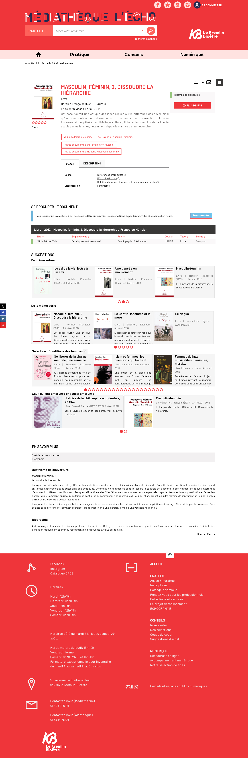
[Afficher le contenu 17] (149, 389)
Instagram (57, 568)
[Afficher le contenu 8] (113, 389)
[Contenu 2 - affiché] (123, 301)
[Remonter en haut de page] (170, 554)
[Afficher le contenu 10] (121, 389)
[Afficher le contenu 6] (105, 389)
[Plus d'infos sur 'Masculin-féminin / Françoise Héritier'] (164, 282)
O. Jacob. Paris (82, 108)
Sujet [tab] (70, 163)
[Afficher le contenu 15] (141, 389)
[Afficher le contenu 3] (127, 301)
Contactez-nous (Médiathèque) (72, 701)
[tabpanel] (115, 180)
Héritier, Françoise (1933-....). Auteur (83, 103)
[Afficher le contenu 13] (133, 389)
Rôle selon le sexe (107, 178)
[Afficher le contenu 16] (145, 389)
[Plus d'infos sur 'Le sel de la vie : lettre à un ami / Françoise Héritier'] (43, 280)
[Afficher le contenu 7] (109, 389)
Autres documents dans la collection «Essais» (89, 144)
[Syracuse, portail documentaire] (90, 17)
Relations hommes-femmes (112, 182)
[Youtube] (178, 5)
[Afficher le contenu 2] (119, 347)
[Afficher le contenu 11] (125, 389)
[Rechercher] (125, 175)
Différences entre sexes (110, 174)
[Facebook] (158, 5)
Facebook (57, 564)
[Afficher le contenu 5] (131, 347)
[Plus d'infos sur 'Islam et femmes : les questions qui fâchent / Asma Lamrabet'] (103, 369)
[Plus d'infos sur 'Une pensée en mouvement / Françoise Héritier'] (103, 282)
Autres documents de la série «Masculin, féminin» (91, 151)
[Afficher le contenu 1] (119, 301)
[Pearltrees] (168, 5)
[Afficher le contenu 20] (161, 389)
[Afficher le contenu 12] (129, 389)
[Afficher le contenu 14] (137, 389)
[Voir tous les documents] (85, 351)
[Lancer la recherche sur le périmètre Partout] (152, 30)
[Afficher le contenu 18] (153, 389)
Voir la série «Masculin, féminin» (116, 136)
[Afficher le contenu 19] (157, 389)
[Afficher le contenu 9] (117, 389)
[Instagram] (188, 5)
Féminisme (103, 185)
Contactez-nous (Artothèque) (71, 715)
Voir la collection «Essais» (78, 136)
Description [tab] (92, 163)
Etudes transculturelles (144, 182)
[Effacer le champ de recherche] (142, 30)
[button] (79, 54)
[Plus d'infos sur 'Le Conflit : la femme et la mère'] (103, 325)
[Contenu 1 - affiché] (115, 347)
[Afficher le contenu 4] (127, 347)
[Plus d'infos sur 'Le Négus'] (163, 326)
